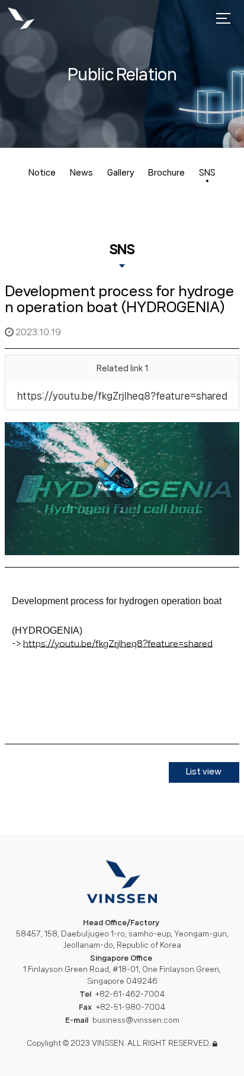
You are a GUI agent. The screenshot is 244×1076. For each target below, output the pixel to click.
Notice (42, 172)
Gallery (120, 172)
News (81, 172)
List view (203, 771)
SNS (207, 172)
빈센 (21, 19)
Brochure (166, 172)
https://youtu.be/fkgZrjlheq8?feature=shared (122, 396)
